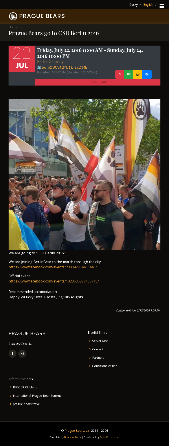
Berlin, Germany (50, 62)
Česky (133, 4)
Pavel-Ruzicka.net (109, 437)
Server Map (100, 340)
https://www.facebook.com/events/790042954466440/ (53, 267)
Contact (97, 349)
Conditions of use (104, 366)
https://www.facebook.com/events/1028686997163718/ (54, 281)
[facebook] (13, 354)
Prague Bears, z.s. (77, 430)
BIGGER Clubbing (25, 387)
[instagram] (22, 354)
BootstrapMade (72, 437)
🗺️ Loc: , (62, 67)
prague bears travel (26, 404)
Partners (98, 357)
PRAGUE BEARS (42, 16)
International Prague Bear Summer (38, 395)
